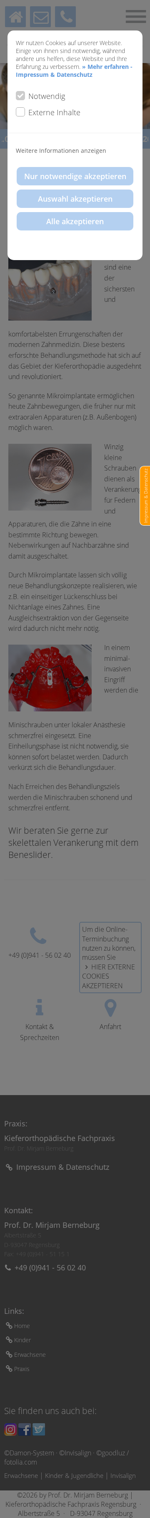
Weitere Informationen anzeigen (61, 150)
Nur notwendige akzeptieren (75, 176)
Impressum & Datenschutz (145, 495)
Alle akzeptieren (75, 221)
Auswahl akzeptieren (75, 199)
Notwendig (46, 96)
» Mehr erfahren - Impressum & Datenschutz (74, 70)
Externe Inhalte (54, 112)
